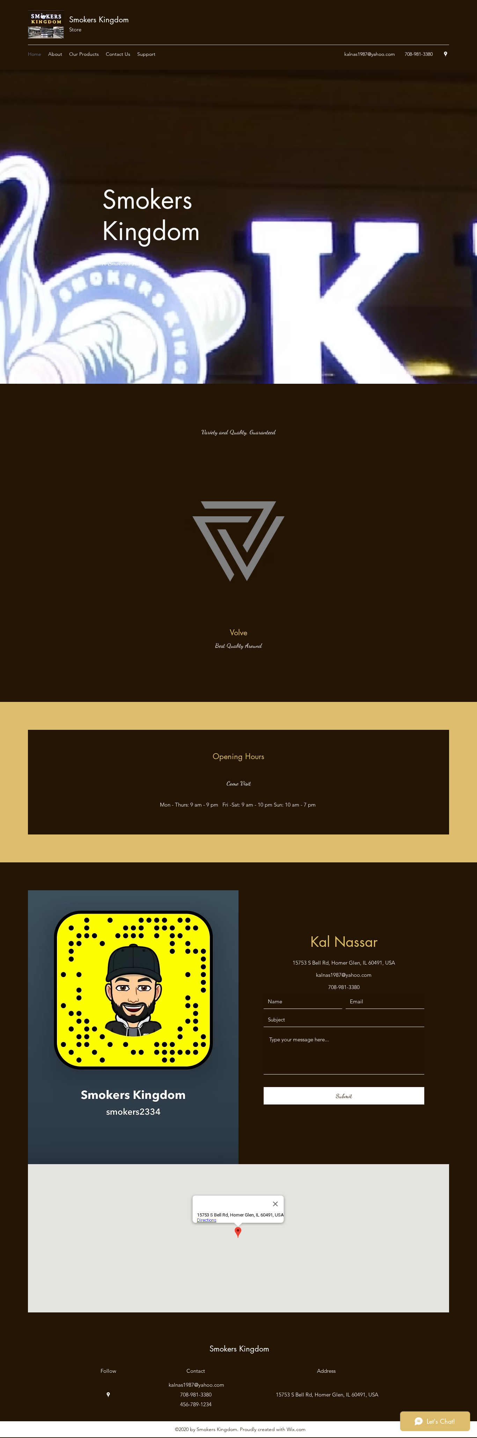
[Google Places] (445, 54)
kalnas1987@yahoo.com (369, 54)
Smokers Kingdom (99, 19)
